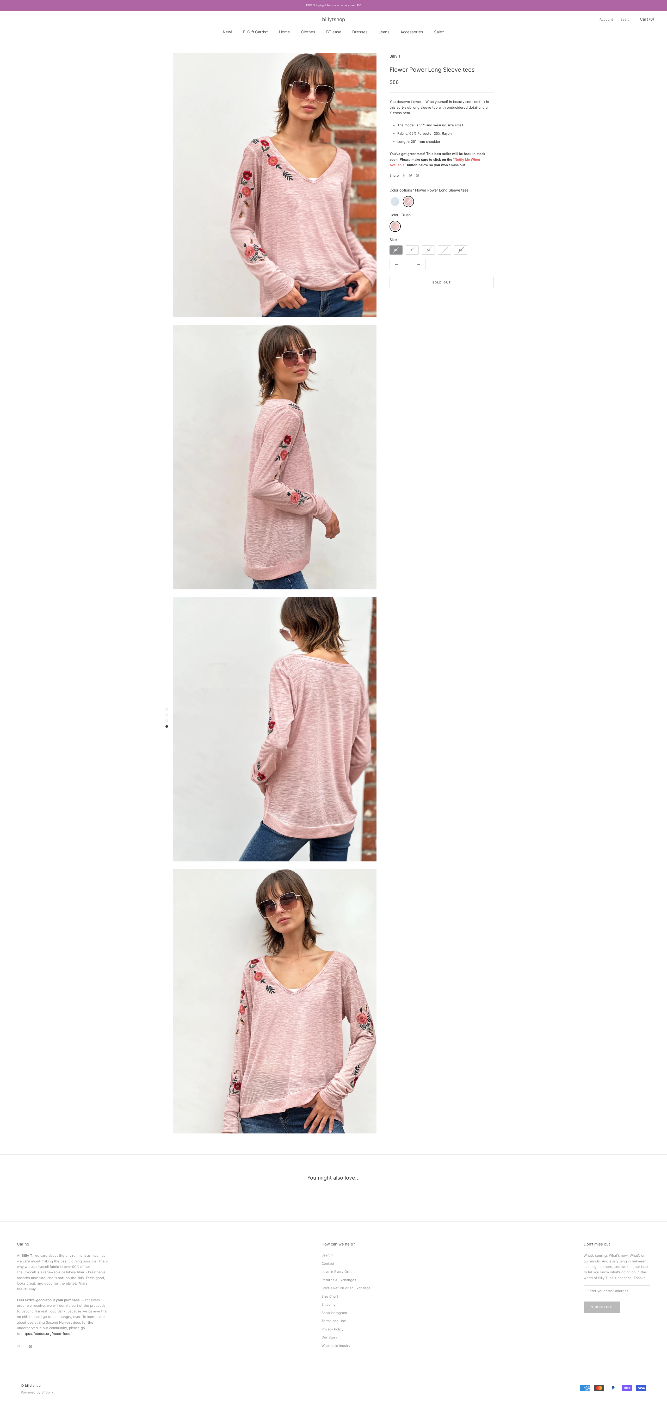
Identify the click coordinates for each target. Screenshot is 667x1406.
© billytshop (31, 1385)
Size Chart (330, 1296)
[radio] (395, 201)
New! (227, 31)
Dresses (360, 31)
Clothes (308, 31)
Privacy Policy (332, 1329)
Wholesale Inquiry (336, 1345)
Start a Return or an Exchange (346, 1288)
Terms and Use (334, 1321)
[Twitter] (410, 175)
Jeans (384, 31)
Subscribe (601, 1307)
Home (284, 31)
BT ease (333, 31)
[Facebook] (403, 175)
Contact (328, 1263)
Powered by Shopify (37, 1392)
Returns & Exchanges (339, 1280)
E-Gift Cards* (255, 31)
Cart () (647, 19)
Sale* (439, 31)
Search (626, 19)
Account (606, 19)
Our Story (329, 1337)
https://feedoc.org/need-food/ (46, 1333)
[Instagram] (18, 1346)
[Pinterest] (417, 175)
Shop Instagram (334, 1313)
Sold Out (441, 282)
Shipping (329, 1304)
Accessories (411, 31)
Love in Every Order (338, 1271)
